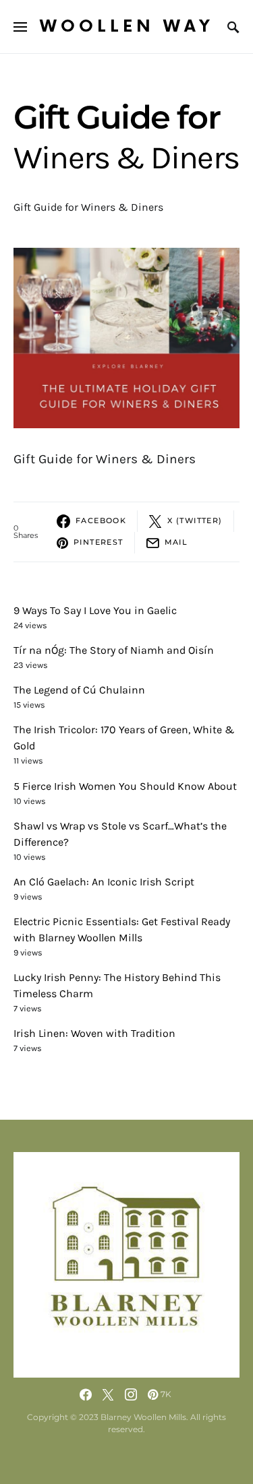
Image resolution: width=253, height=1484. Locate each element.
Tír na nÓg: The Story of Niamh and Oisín (113, 650)
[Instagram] (131, 1394)
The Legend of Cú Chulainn (79, 689)
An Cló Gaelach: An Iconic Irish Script (103, 881)
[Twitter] (108, 1394)
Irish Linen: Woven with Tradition (94, 1033)
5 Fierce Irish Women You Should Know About (125, 786)
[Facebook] (86, 1394)
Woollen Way (127, 26)
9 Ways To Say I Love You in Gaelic (95, 610)
